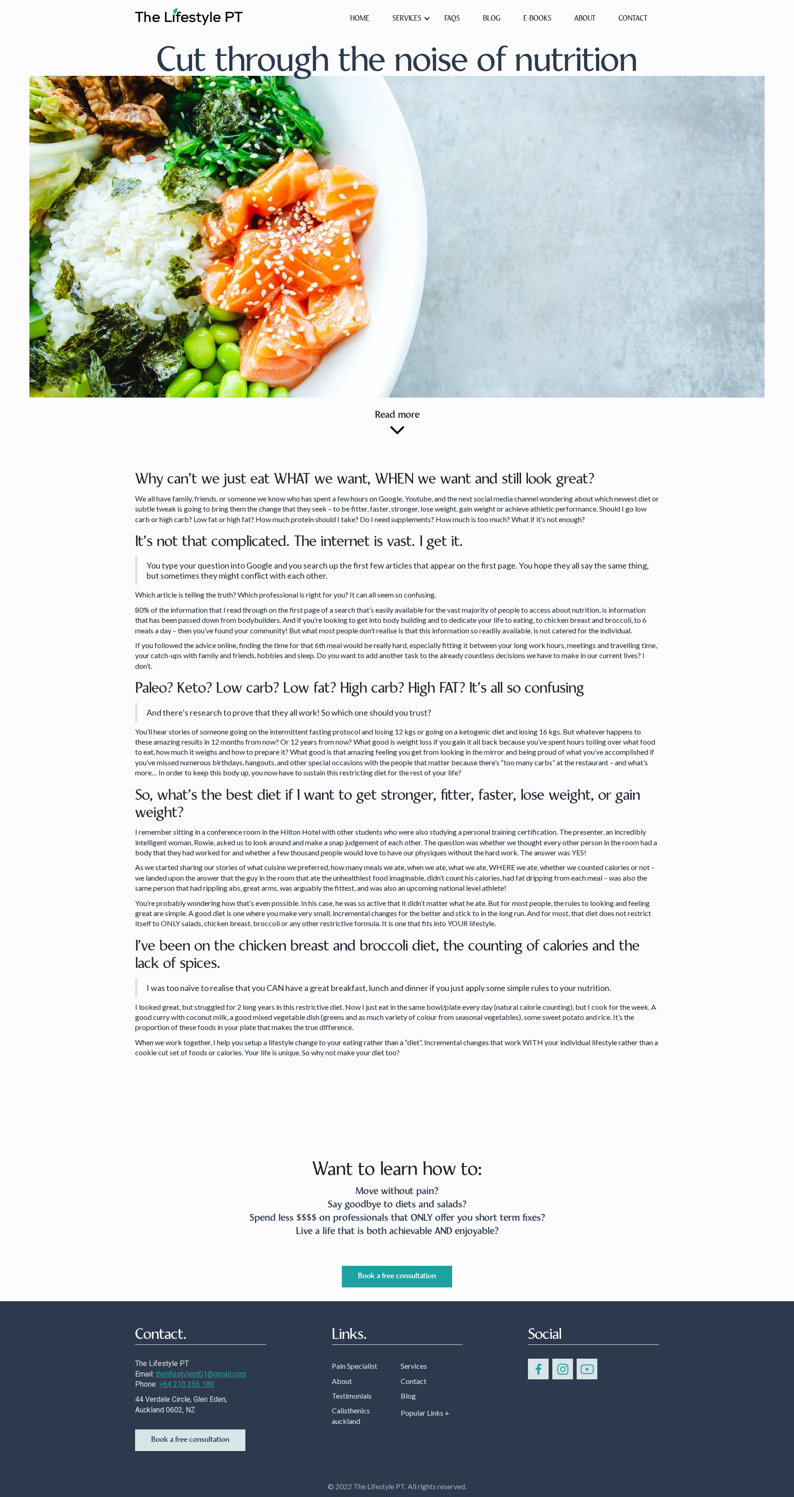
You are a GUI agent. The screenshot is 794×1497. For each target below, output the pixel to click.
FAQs (452, 19)
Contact (632, 19)
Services (414, 1365)
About (342, 1381)
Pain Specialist (354, 1365)
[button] (407, 18)
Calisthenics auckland (351, 1415)
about (585, 19)
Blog (408, 1395)
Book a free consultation (397, 1276)
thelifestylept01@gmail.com (201, 1374)
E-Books (537, 19)
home (359, 19)
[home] (189, 15)
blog (491, 19)
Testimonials (352, 1395)
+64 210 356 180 (186, 1384)
